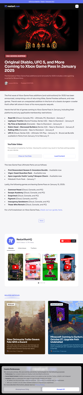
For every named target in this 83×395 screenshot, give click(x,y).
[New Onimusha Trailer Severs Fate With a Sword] (25, 311)
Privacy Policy (39, 385)
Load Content (59, 156)
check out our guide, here (51, 210)
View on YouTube (24, 156)
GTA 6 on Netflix (34, 1)
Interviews (22, 248)
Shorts (10, 248)
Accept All (61, 389)
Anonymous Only (22, 389)
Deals (43, 1)
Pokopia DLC (50, 1)
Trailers (33, 248)
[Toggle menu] (76, 6)
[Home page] (12, 6)
